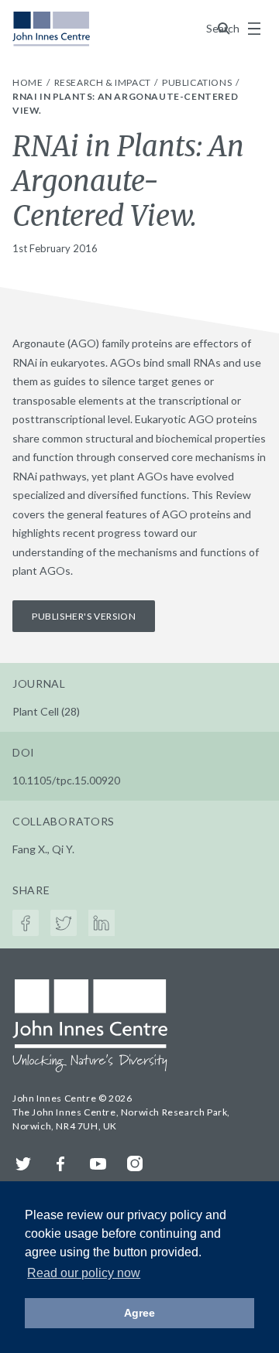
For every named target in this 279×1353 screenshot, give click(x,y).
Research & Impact (103, 82)
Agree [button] (139, 1313)
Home (28, 82)
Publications (198, 82)
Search (224, 28)
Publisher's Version (84, 616)
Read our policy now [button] (83, 1273)
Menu (254, 28)
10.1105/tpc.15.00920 (66, 780)
